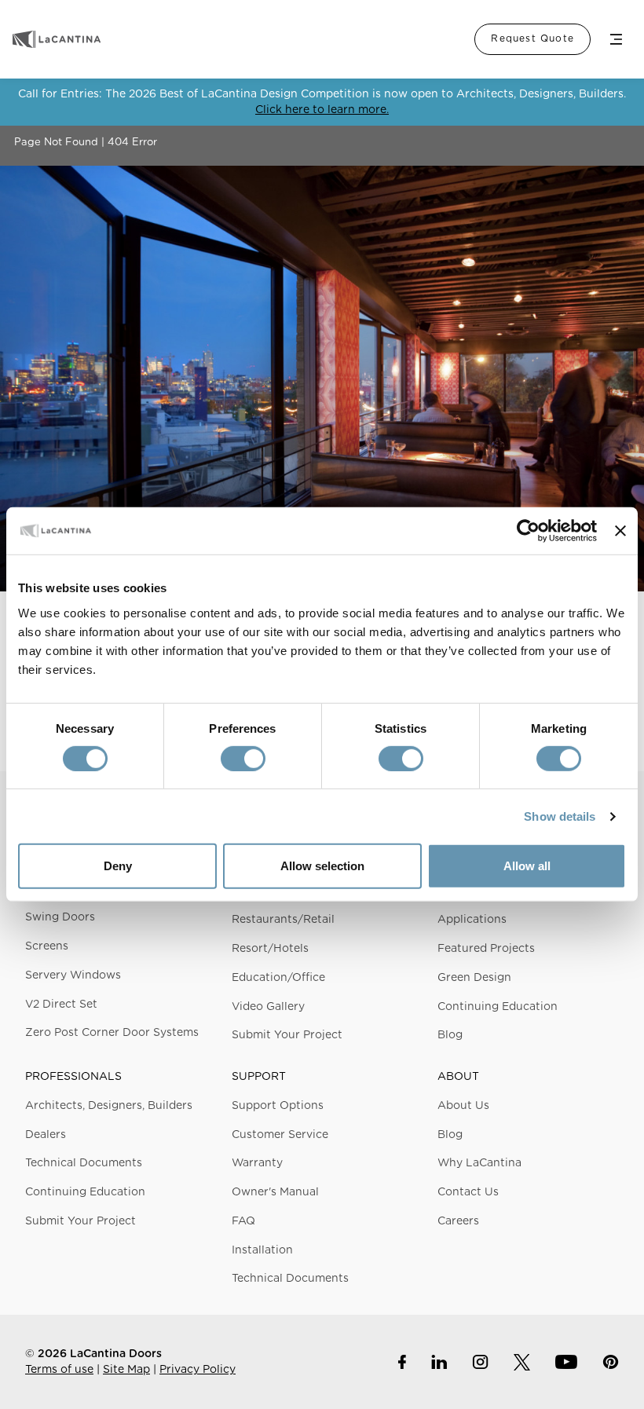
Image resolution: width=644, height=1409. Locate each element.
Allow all (527, 866)
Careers (458, 1221)
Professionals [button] (73, 1076)
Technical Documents (83, 1163)
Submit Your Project (287, 1035)
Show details (559, 816)
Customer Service (280, 1134)
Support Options (278, 1105)
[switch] (243, 758)
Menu (615, 39)
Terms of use (59, 1369)
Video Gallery (268, 1006)
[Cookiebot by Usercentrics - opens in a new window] (528, 531)
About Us (463, 1105)
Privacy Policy (197, 1369)
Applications (472, 919)
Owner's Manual (275, 1192)
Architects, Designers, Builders (108, 1105)
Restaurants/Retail (283, 919)
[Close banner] (620, 530)
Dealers (45, 1134)
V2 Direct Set (61, 1004)
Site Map (126, 1369)
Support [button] (259, 1076)
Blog (450, 1035)
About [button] (458, 1076)
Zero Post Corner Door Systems (112, 1032)
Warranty (257, 1163)
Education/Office (278, 977)
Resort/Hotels (270, 948)
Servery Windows (73, 975)
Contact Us (468, 1192)
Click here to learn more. (322, 109)
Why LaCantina (479, 1163)
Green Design (474, 977)
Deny (118, 866)
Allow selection (322, 866)
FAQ (243, 1221)
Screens (46, 946)
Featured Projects (486, 948)
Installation (262, 1250)
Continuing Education (497, 1006)
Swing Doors (60, 917)
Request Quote (532, 38)
